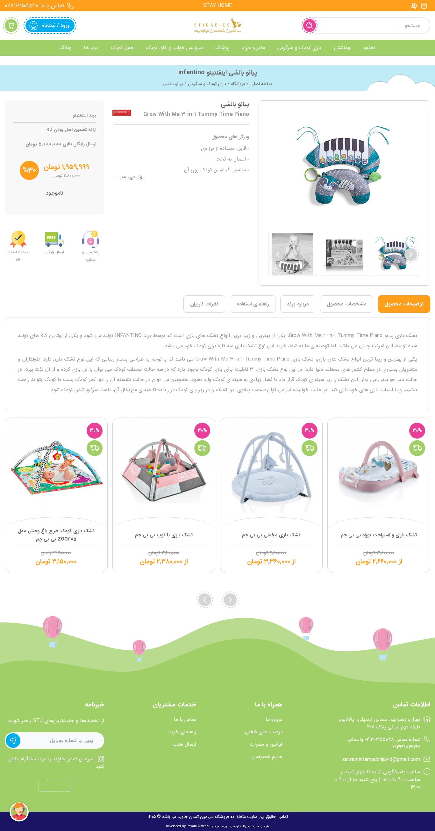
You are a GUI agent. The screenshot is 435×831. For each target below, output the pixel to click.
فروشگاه (238, 83)
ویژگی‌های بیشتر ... (131, 177)
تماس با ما (185, 719)
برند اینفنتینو (84, 115)
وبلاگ (66, 48)
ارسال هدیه (184, 744)
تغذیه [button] (369, 48)
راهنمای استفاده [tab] (253, 304)
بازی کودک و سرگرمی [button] (299, 48)
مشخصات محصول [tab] (347, 304)
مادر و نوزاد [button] (253, 48)
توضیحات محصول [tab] (404, 304)
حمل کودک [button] (122, 48)
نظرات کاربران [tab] (204, 304)
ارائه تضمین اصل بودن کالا (71, 129)
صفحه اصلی (261, 83)
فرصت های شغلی (263, 732)
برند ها (91, 48)
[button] (278, 254)
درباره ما (274, 719)
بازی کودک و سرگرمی (207, 83)
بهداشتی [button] (343, 48)
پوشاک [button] (222, 48)
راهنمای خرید (182, 732)
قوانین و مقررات (266, 744)
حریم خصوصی (267, 757)
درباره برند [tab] (298, 304)
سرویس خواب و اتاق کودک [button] (174, 48)
